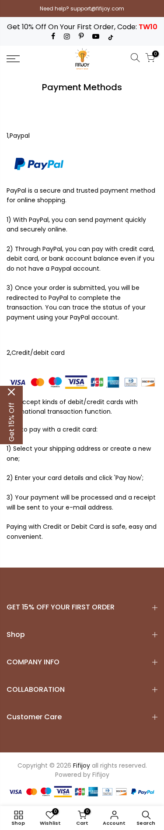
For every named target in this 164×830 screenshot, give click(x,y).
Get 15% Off (12, 422)
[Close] (11, 391)
